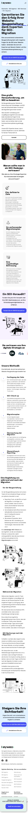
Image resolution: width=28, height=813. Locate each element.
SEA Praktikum (17, 786)
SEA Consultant (18, 781)
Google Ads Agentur (6, 780)
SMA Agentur (5, 777)
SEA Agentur (5, 775)
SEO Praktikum (17, 784)
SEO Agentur (13, 9)
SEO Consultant (18, 779)
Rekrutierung (17, 772)
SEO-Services (22, 9)
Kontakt (16, 796)
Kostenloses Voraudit (7, 796)
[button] (25, 3)
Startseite (5, 9)
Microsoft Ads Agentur (7, 782)
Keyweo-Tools (5, 787)
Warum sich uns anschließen (18, 775)
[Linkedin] (6, 760)
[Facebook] (3, 760)
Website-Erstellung (6, 785)
